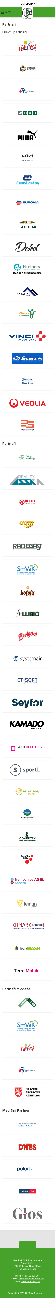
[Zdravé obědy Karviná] (27, 792)
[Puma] (27, 135)
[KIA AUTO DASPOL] (27, 157)
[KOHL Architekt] (27, 747)
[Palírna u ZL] (27, 457)
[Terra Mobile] (27, 971)
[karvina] (27, 46)
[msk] (27, 91)
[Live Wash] (27, 948)
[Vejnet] (27, 502)
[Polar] (27, 1169)
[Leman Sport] (27, 904)
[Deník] (27, 1124)
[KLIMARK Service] (27, 926)
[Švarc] (27, 358)
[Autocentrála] (27, 224)
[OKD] (27, 113)
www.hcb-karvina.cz (30, 1281)
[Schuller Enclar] (27, 859)
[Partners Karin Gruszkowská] (27, 269)
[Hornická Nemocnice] (27, 881)
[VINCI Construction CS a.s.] (27, 336)
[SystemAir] (27, 658)
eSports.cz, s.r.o (39, 1293)
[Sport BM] (27, 770)
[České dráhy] (27, 180)
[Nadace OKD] (27, 1003)
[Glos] (27, 1213)
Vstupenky (28, 4)
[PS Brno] (27, 425)
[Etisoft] (27, 681)
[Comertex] (27, 837)
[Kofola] (27, 591)
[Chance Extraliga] (27, 314)
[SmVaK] (27, 569)
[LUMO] (27, 614)
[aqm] (27, 524)
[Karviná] (27, 1047)
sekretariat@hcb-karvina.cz (31, 1278)
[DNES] (27, 1147)
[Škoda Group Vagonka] (27, 381)
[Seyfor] (27, 703)
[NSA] (27, 1092)
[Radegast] (27, 547)
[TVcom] (27, 1191)
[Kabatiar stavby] (27, 291)
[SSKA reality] (27, 480)
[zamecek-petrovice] (27, 68)
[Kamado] (27, 725)
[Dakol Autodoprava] (27, 247)
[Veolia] (27, 403)
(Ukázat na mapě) (27, 1269)
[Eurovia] (27, 202)
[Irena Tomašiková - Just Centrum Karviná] (27, 814)
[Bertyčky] (27, 636)
